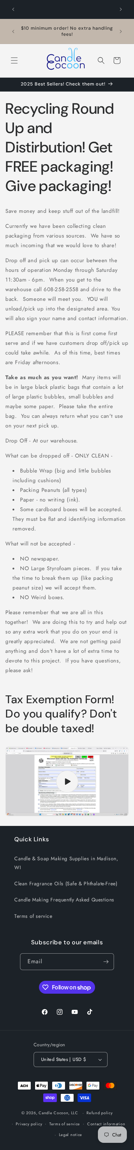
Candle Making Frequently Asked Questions (64, 899)
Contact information (106, 1124)
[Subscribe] (106, 961)
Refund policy (99, 1113)
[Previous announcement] (13, 9)
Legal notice (70, 1134)
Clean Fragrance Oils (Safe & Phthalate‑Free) (65, 883)
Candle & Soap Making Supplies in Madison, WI (66, 863)
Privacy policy (29, 1124)
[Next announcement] (121, 9)
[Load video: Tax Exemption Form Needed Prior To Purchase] (67, 781)
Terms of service (33, 916)
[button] (14, 60)
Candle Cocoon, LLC (58, 1113)
